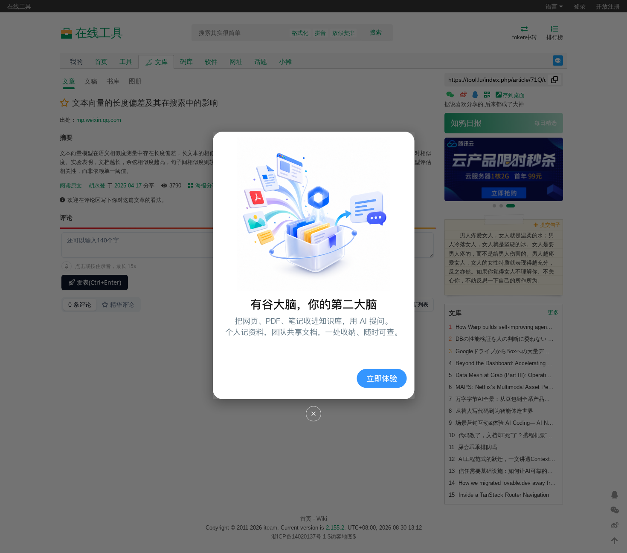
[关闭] (313, 413)
